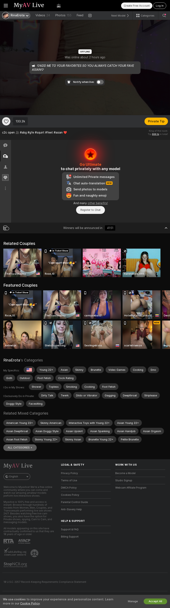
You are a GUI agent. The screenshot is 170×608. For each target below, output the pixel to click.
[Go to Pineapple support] (34, 553)
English (13, 476)
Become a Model (125, 473)
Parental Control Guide (74, 502)
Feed (79, 15)
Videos (42, 15)
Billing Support (70, 536)
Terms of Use (69, 480)
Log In (160, 5)
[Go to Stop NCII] (16, 564)
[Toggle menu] (6, 5)
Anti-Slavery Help (71, 509)
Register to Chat (90, 209)
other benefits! (98, 203)
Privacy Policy (69, 473)
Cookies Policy (70, 495)
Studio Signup (123, 480)
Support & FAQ (70, 529)
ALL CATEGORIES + (20, 447)
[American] (29, 369)
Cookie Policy (30, 603)
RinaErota (11, 360)
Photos (63, 15)
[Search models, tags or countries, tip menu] (164, 15)
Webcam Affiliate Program (130, 487)
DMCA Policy (69, 487)
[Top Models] (58, 5)
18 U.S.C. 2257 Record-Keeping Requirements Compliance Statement (45, 582)
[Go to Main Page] (32, 5)
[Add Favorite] (6, 121)
